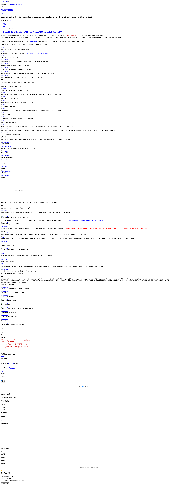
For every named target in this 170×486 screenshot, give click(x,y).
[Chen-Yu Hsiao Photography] (1, 420)
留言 (13, 363)
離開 (7, 483)
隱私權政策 (92, 467)
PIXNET (75, 467)
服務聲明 (97, 467)
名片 (4, 26)
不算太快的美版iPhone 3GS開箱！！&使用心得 (11, 348)
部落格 (4, 24)
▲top (2, 371)
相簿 (4, 23)
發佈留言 (3, 381)
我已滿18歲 (3, 483)
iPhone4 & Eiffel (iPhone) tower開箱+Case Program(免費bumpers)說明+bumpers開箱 (33, 32)
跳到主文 (3, 14)
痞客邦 (9, 363)
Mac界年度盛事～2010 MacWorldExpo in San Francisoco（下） (15, 346)
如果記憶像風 (7, 10)
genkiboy (2, 356)
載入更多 (3, 373)
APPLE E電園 (12, 368)
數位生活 (11, 20)
